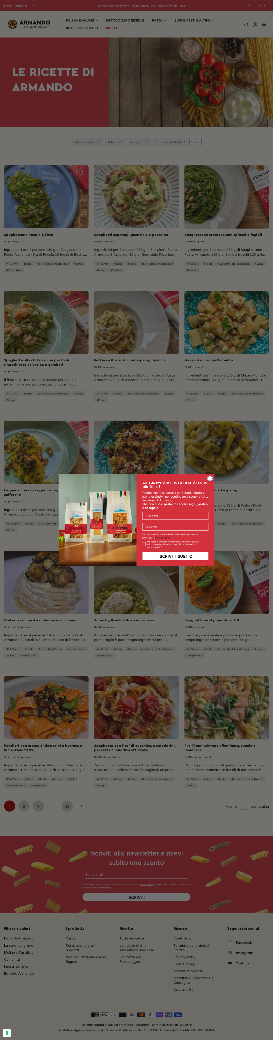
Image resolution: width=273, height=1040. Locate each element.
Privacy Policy (162, 537)
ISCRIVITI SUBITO (175, 556)
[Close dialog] (210, 478)
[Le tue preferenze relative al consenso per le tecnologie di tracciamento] (7, 1033)
